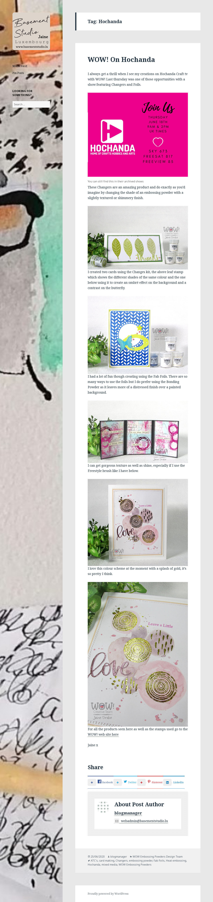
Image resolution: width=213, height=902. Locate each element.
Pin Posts (18, 73)
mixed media (109, 864)
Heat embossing (176, 860)
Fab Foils (159, 860)
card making (106, 860)
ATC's (94, 860)
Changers (122, 860)
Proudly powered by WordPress (108, 894)
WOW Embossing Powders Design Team (158, 856)
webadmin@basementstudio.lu (144, 821)
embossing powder (140, 860)
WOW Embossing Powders (135, 864)
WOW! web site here (103, 734)
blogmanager (128, 813)
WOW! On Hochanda (121, 59)
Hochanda (94, 864)
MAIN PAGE (19, 66)
